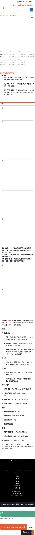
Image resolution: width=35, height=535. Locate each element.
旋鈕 (17, 479)
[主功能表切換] (31, 9)
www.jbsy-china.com (17, 491)
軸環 (17, 481)
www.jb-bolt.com (17, 493)
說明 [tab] (2, 104)
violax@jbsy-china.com (24, 5)
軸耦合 (17, 483)
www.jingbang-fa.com (17, 495)
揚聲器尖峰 (17, 485)
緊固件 (17, 476)
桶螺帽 (9, 320)
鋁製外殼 (17, 488)
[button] (32, 17)
